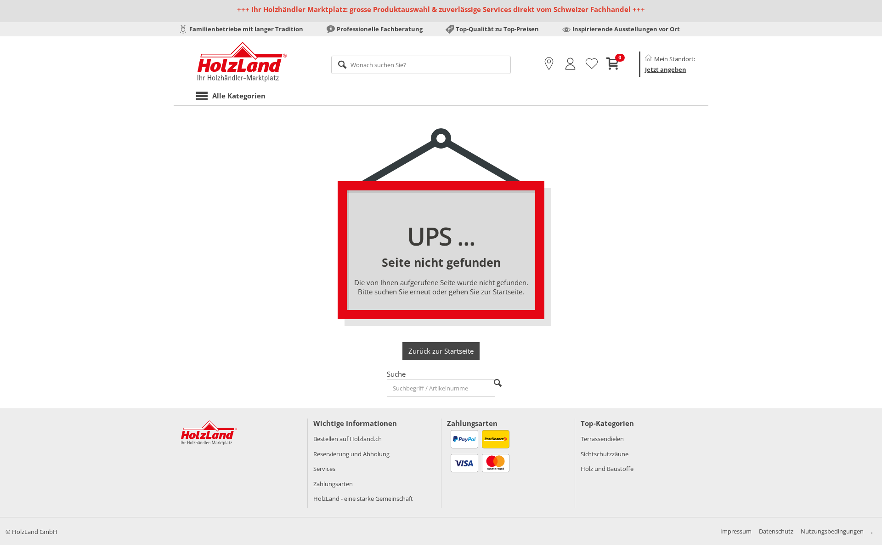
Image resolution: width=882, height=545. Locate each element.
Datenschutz (776, 531)
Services (324, 469)
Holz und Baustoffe (607, 469)
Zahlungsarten (333, 484)
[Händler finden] (549, 64)
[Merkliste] (591, 64)
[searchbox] (421, 65)
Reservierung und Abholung (351, 454)
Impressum (736, 531)
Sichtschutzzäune (604, 454)
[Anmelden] (570, 64)
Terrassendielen (602, 439)
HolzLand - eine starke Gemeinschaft (363, 498)
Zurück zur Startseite (441, 351)
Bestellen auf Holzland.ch (347, 439)
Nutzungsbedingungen (832, 531)
